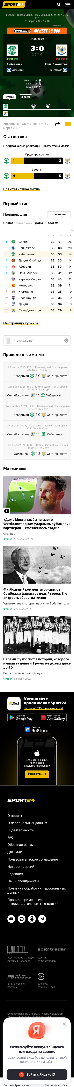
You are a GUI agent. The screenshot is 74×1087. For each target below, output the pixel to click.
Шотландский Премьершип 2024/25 (38, 14)
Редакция (15, 874)
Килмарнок (27, 291)
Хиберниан (14, 64)
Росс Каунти (27, 298)
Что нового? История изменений (43, 708)
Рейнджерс (27, 248)
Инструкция (37, 774)
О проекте (15, 816)
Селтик (24, 241)
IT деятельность (20, 830)
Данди (23, 304)
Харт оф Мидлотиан (32, 279)
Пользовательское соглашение (32, 859)
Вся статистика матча (21, 189)
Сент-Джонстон (56, 64)
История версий (20, 866)
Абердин (25, 266)
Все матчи (59, 214)
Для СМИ (14, 852)
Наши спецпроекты (23, 881)
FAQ (10, 837)
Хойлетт (27, 80)
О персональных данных (27, 823)
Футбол (10, 14)
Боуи (28, 87)
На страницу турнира (20, 323)
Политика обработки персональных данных (36, 890)
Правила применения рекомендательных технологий (33, 902)
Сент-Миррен (28, 273)
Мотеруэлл (26, 285)
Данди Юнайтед (30, 260)
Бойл (28, 83)
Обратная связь (20, 845)
